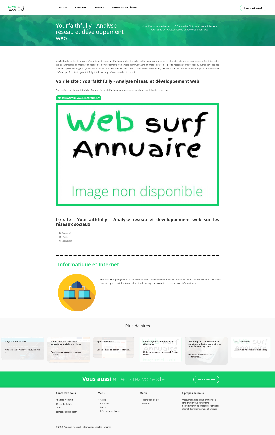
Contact (99, 7)
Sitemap (146, 403)
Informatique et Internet (88, 264)
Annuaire (80, 7)
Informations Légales (92, 427)
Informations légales (125, 7)
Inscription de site (150, 399)
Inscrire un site (206, 379)
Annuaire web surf (166, 26)
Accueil (63, 7)
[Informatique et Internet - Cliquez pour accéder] (77, 290)
